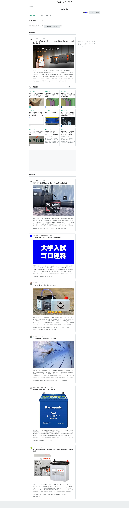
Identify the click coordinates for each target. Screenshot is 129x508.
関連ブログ (48, 15)
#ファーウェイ (62, 327)
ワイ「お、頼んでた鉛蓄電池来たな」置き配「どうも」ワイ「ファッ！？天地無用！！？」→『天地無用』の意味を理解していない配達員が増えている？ (36, 95)
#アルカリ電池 (48, 440)
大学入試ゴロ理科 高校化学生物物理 (40, 235)
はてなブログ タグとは (82, 43)
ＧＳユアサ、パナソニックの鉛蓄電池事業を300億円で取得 (36, 133)
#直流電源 (35, 440)
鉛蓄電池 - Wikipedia (50, 112)
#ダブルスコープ (37, 496)
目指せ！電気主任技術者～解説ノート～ (41, 387)
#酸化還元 (47, 276)
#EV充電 (46, 329)
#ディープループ (44, 228)
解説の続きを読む (51, 26)
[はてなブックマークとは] (37, 87)
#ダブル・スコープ (37, 494)
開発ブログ (94, 43)
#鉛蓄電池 (61, 81)
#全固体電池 (36, 380)
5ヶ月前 (43, 38)
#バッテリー (48, 81)
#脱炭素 (54, 329)
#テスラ (56, 327)
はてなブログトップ (82, 44)
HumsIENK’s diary (36, 38)
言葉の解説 (32, 15)
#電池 (51, 276)
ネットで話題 (40, 15)
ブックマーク (32, 91)
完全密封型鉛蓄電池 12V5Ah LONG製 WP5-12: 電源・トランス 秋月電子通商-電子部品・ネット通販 (51, 133)
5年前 (51, 387)
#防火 (65, 81)
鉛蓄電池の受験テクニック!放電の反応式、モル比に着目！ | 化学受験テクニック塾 (36, 114)
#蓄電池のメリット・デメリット (45, 327)
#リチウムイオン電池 (38, 329)
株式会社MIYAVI (36, 282)
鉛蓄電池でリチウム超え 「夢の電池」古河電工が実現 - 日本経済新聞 (68, 95)
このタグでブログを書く (95, 12)
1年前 (51, 235)
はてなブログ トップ (34, 6)
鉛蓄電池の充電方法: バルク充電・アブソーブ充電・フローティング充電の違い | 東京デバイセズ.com (68, 133)
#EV (50, 329)
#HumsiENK (55, 81)
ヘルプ (89, 43)
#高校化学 (35, 276)
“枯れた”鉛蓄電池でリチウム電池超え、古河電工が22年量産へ (52, 95)
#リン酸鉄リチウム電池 (38, 81)
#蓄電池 (35, 327)
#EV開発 (49, 380)
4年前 (42, 282)
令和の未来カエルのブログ (38, 447)
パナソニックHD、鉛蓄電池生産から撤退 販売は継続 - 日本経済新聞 (68, 114)
